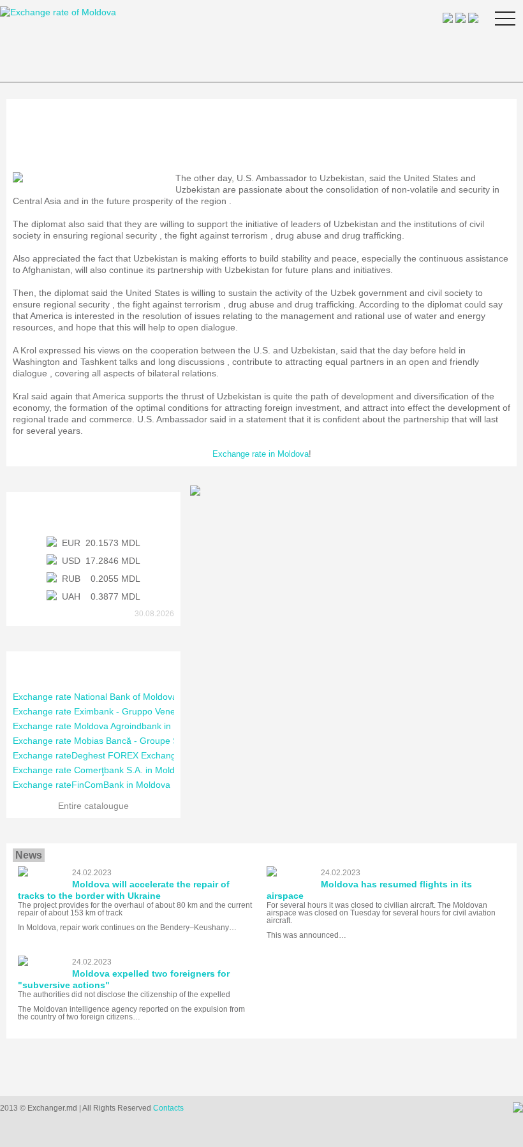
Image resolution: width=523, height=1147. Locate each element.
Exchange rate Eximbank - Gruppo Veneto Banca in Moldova (135, 711)
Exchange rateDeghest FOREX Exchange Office (110, 755)
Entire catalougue (93, 806)
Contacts (168, 1108)
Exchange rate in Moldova (260, 454)
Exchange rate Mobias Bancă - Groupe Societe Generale (128, 741)
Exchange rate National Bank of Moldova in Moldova (118, 697)
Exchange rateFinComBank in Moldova (91, 785)
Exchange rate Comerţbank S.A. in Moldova (101, 770)
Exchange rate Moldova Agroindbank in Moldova (110, 726)
